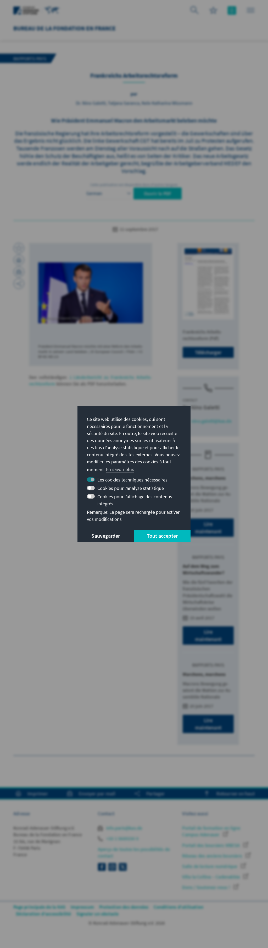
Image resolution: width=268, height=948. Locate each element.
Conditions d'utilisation (178, 907)
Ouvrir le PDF (157, 193)
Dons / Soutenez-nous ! (206, 887)
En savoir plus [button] (120, 469)
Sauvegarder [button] (105, 535)
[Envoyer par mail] (19, 272)
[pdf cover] (208, 283)
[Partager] (19, 283)
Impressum (82, 907)
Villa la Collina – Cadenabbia (211, 877)
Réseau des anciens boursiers (212, 856)
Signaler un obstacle (97, 914)
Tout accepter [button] (162, 535)
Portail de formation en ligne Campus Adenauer (211, 831)
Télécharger (208, 352)
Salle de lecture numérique (210, 866)
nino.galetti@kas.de (211, 421)
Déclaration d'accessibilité (43, 914)
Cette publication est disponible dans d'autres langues (134, 184)
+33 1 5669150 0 (121, 838)
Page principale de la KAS (39, 907)
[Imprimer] (19, 260)
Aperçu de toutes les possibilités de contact (134, 852)
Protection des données (123, 907)
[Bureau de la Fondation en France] (52, 10)
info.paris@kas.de (123, 828)
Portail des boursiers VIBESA (211, 845)
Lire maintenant (208, 527)
